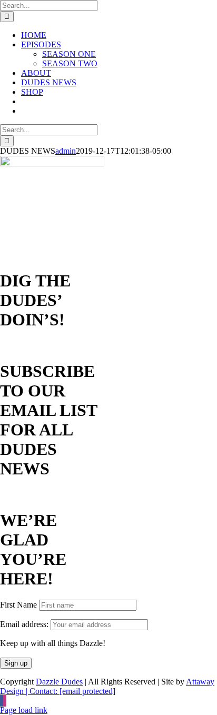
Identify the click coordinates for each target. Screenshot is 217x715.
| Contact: (69, 691)
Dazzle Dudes (59, 681)
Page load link (23, 710)
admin (65, 150)
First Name (18, 604)
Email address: (25, 624)
